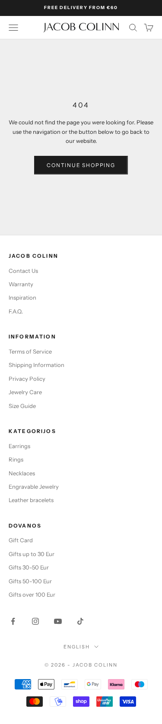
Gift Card (21, 540)
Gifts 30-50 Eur (29, 567)
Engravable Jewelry (34, 486)
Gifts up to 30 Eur (31, 553)
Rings (16, 459)
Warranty (21, 284)
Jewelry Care (25, 392)
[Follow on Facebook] (13, 621)
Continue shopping (81, 165)
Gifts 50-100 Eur (30, 581)
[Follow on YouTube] (58, 621)
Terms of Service (30, 351)
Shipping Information (36, 364)
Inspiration (22, 297)
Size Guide (22, 405)
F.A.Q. (16, 311)
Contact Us (23, 270)
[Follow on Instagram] (35, 621)
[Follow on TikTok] (80, 621)
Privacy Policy (27, 378)
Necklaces (22, 473)
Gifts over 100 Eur (32, 594)
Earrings (19, 446)
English (77, 647)
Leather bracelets (31, 499)
